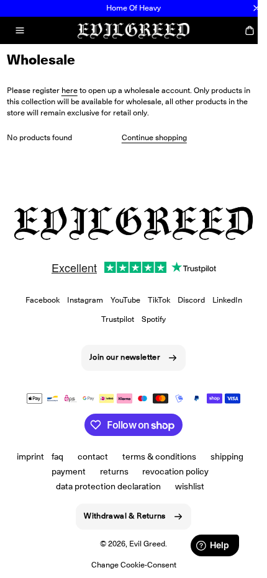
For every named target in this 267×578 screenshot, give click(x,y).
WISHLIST (189, 486)
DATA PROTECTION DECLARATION (108, 486)
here (69, 90)
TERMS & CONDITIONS (159, 456)
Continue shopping (154, 137)
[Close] (256, 8)
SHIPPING (226, 456)
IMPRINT (30, 456)
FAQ (57, 456)
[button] (20, 30)
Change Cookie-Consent (133, 564)
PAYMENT (69, 471)
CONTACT (93, 456)
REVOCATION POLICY (175, 471)
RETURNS (114, 471)
